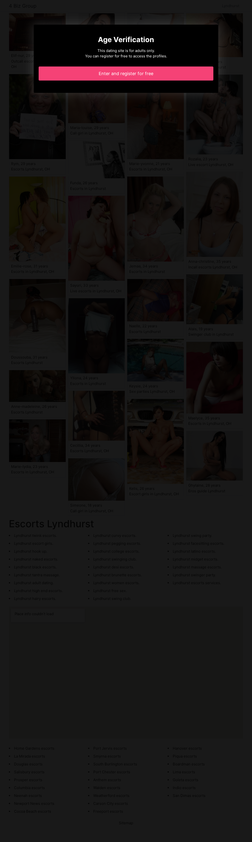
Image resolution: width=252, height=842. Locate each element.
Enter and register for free (126, 73)
